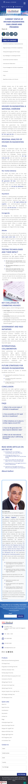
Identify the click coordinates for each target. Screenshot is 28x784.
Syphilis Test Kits (11, 548)
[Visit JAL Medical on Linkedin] (6, 652)
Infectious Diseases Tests (8, 669)
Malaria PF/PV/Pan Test (7, 731)
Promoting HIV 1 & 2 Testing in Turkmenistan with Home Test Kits (13, 452)
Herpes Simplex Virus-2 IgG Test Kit (10, 691)
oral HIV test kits (11, 207)
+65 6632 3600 (7, 643)
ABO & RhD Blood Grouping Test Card (11, 676)
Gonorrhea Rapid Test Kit (8, 725)
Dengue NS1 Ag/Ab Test (8, 728)
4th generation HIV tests (9, 181)
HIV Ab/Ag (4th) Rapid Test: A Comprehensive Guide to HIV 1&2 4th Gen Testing (15, 456)
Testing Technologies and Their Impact (11, 51)
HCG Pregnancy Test (7, 737)
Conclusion (5, 71)
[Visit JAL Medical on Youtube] (8, 652)
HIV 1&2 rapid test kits (8, 134)
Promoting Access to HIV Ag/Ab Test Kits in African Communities (15, 463)
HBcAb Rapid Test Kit (7, 688)
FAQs (4, 75)
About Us (4, 704)
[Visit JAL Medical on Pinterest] (10, 652)
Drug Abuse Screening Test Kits (9, 666)
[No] (26, 780)
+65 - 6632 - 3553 (9, 6)
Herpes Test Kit (20, 548)
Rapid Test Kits (5, 707)
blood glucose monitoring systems (11, 554)
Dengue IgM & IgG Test (7, 734)
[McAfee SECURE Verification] (3, 782)
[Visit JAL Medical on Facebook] (2, 652)
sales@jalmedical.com (19, 6)
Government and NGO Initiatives (10, 59)
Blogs (3, 719)
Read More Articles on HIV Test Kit (10, 79)
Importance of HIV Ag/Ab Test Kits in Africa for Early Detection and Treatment (15, 467)
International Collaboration (9, 63)
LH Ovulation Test (6, 740)
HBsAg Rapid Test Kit (7, 682)
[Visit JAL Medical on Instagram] (4, 652)
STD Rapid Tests (6, 663)
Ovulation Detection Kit (13, 547)
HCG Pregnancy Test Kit (16, 545)
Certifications (5, 710)
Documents (4, 713)
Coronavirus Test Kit (7, 679)
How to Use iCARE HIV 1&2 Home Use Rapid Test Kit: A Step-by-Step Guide (14, 460)
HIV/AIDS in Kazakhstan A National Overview (13, 44)
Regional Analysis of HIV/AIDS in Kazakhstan (13, 47)
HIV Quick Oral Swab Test (8, 685)
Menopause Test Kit (10, 552)
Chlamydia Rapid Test (7, 722)
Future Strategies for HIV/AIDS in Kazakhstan (13, 67)
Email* (10, 613)
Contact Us (4, 716)
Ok (24, 782)
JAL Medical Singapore (9, 517)
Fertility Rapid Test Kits (7, 673)
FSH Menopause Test (7, 697)
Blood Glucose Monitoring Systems (10, 660)
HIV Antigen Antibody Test (8, 694)
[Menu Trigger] (24, 3)
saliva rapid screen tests (8, 237)
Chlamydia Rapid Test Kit (8, 550)
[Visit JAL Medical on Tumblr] (12, 652)
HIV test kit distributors (17, 186)
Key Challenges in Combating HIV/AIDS (11, 55)
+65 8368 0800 (13, 2)
